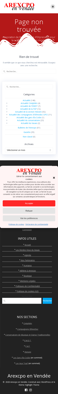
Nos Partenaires (28, 260)
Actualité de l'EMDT (29, 106)
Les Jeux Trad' (22, 363)
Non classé (28, 136)
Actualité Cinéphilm (29, 103)
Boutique (28, 275)
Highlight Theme (32, 385)
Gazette (27, 132)
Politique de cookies (16, 224)
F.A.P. (27, 346)
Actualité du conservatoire (28, 120)
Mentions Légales (27, 281)
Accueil (28, 244)
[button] (54, 177)
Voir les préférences (29, 218)
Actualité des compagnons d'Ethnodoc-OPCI (28, 114)
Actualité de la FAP (28, 109)
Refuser (29, 211)
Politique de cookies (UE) (28, 291)
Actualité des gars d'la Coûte (29, 117)
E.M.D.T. (27, 340)
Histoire (27, 352)
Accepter (29, 203)
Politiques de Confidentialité (28, 286)
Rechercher (27, 296)
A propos (28, 265)
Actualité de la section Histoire (28, 111)
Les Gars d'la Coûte (21, 357)
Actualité (26, 100)
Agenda (27, 255)
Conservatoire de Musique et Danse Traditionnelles (27, 335)
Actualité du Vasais (29, 123)
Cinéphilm (27, 323)
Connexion (27, 229)
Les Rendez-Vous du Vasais (28, 250)
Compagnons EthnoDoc (27, 329)
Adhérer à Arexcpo (28, 270)
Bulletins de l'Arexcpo (27, 127)
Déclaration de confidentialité (36, 224)
